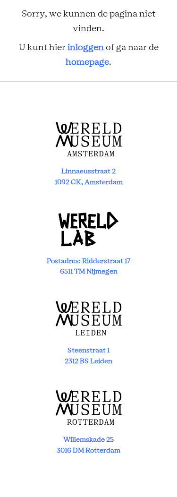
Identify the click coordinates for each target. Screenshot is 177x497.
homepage (87, 62)
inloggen (85, 47)
